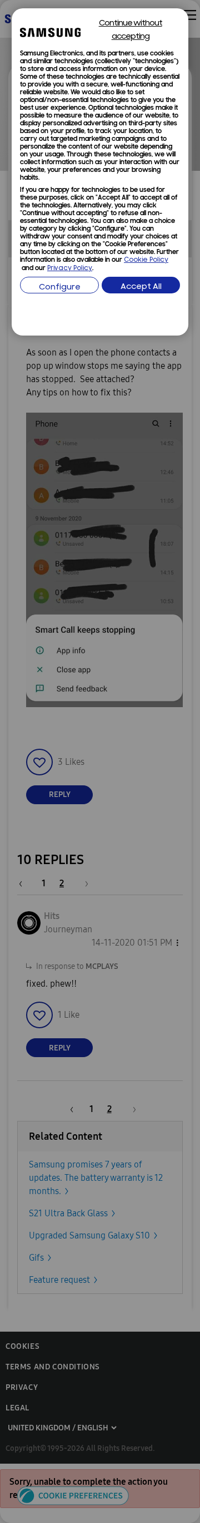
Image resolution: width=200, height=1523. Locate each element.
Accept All (141, 287)
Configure (60, 287)
